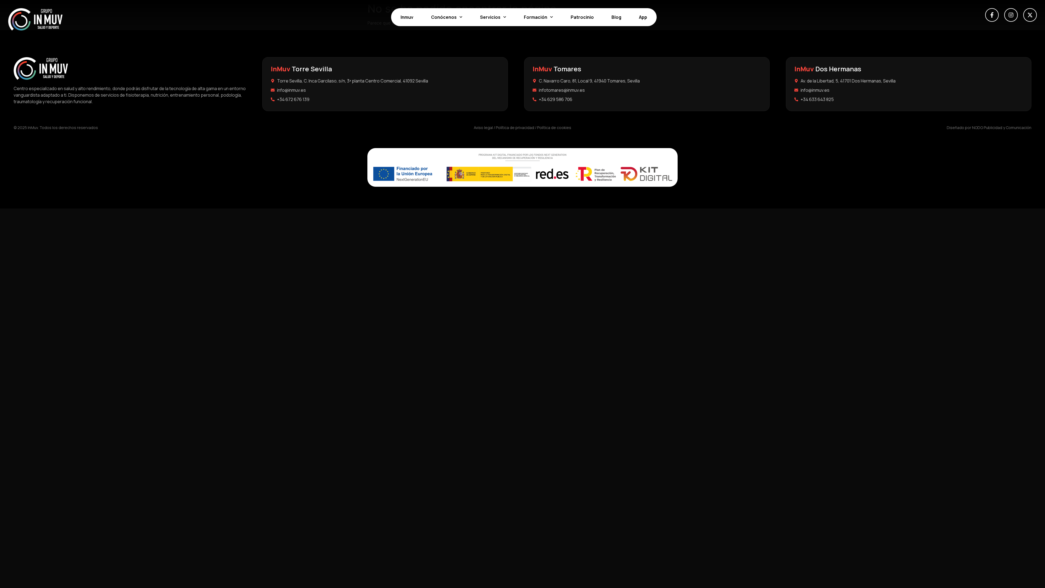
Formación (535, 17)
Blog (616, 17)
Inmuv (407, 17)
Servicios (490, 17)
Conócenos (444, 17)
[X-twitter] (1030, 15)
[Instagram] (1011, 15)
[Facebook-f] (992, 15)
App (643, 17)
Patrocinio (582, 17)
